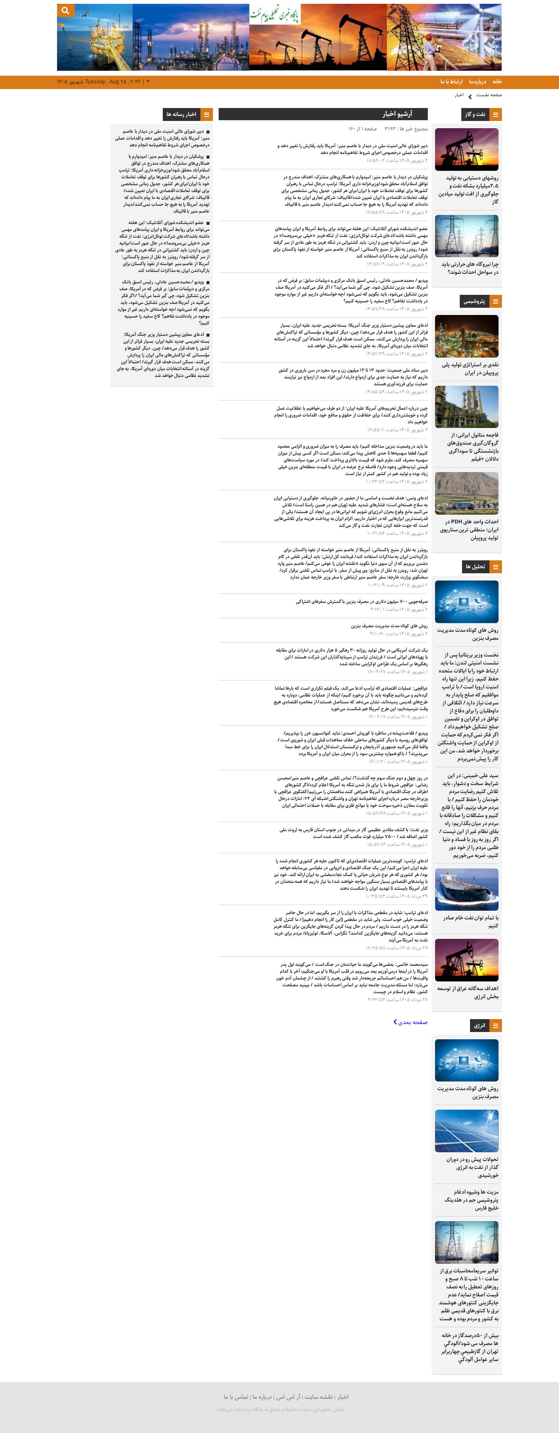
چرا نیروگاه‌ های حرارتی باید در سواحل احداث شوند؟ (470, 268)
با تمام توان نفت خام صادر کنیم (471, 921)
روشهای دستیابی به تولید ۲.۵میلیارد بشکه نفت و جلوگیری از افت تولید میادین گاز (468, 190)
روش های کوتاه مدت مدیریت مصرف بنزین (468, 634)
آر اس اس (288, 1397)
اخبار (459, 95)
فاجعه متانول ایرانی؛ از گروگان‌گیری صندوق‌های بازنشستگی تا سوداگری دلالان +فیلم (473, 447)
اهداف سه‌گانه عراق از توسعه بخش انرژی (468, 992)
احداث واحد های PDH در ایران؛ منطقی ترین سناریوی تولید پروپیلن (469, 529)
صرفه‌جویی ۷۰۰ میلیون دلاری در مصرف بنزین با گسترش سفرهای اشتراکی (362, 602)
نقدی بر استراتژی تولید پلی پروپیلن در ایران (470, 368)
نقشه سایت (319, 1397)
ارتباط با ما (451, 81)
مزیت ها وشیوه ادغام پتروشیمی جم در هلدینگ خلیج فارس (472, 1200)
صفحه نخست (489, 95)
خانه (497, 81)
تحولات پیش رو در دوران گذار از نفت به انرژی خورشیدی (472, 1167)
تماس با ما (236, 1397)
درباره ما (477, 81)
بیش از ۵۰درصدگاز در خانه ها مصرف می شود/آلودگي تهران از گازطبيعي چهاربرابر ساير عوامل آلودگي (470, 1347)
